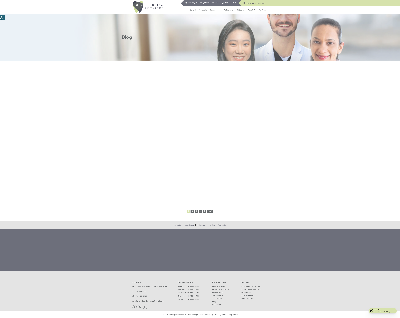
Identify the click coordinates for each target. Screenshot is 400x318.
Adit (223, 314)
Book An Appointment (255, 3)
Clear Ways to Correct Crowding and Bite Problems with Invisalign (227, 165)
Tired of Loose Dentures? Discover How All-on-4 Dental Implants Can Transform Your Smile (172, 123)
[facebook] (134, 307)
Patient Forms (217, 292)
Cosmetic (203, 10)
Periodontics (215, 10)
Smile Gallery (217, 295)
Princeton (201, 225)
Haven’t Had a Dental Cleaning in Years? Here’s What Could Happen (200, 123)
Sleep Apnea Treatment (251, 289)
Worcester (222, 225)
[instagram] (140, 307)
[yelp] (145, 307)
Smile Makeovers (248, 295)
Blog (214, 302)
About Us (251, 10)
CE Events (240, 10)
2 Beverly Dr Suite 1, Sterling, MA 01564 (204, 3)
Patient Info (228, 10)
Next (210, 211)
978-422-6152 (230, 3)
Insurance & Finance (220, 289)
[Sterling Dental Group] (148, 7)
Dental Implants (247, 299)
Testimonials (217, 299)
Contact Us (216, 305)
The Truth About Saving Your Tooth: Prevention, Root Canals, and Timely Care (200, 166)
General (193, 10)
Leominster (189, 225)
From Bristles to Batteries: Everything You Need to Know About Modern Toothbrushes (227, 123)
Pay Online (263, 10)
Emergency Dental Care (250, 286)
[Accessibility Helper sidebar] (2, 17)
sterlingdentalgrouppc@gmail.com (149, 301)
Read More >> (172, 135)
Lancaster (177, 225)
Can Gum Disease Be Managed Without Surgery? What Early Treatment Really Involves (172, 166)
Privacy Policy (232, 314)
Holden (212, 225)
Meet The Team (218, 286)
